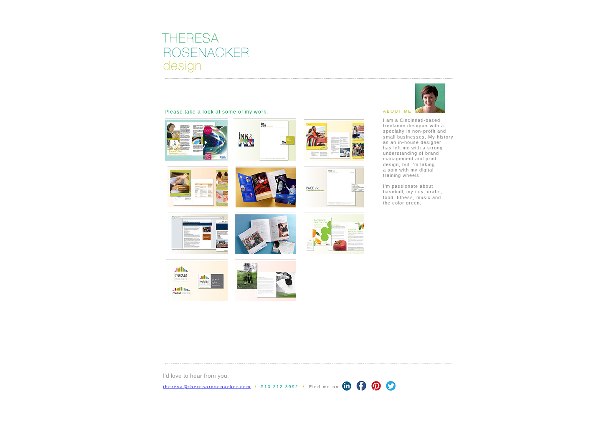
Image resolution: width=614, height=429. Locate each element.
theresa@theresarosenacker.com (207, 386)
